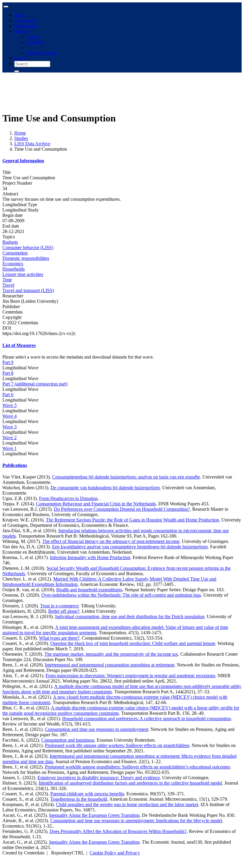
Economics (12, 263)
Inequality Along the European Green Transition (94, 815)
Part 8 (7, 373)
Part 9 (7, 362)
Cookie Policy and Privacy (115, 852)
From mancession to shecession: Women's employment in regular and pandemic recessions (130, 675)
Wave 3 (9, 426)
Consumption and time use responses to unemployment (96, 729)
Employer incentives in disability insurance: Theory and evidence (98, 777)
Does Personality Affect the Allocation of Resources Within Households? (118, 831)
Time (7, 279)
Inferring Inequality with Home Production (90, 557)
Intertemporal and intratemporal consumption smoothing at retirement (109, 664)
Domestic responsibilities (25, 258)
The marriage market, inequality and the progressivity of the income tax (111, 654)
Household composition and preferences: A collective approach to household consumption (146, 718)
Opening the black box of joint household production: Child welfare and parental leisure (132, 643)
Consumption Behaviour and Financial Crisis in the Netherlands (96, 503)
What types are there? (59, 638)
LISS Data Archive (32, 143)
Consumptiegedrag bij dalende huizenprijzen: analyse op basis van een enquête (126, 476)
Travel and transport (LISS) (28, 290)
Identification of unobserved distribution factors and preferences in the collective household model (130, 783)
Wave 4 (9, 416)
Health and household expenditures (89, 589)
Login (20, 58)
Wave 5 (9, 405)
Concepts (35, 41)
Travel (8, 285)
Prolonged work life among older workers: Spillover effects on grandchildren (117, 745)
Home (20, 15)
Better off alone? (63, 611)
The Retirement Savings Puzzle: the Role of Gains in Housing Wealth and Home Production (132, 519)
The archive (25, 20)
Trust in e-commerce (59, 605)
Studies (21, 138)
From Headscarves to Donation (68, 498)
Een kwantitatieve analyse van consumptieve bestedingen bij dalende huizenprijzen (130, 546)
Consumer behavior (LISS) (27, 247)
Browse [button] (21, 31)
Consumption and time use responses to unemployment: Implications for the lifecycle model (136, 820)
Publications (25, 25)
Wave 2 (9, 437)
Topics (32, 36)
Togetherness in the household (78, 799)
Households (13, 268)
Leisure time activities (22, 274)
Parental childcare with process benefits (87, 793)
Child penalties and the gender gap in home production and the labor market (127, 804)
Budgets (10, 242)
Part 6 (7, 394)
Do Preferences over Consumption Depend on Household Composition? (122, 509)
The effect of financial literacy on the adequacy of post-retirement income (110, 541)
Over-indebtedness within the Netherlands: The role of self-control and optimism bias (121, 595)
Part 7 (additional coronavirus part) (35, 383)
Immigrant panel (41, 52)
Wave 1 (9, 448)
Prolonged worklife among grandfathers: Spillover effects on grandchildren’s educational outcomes (137, 766)
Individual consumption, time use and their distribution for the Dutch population (129, 616)
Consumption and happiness (67, 740)
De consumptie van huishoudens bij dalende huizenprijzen (105, 487)
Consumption (15, 252)
